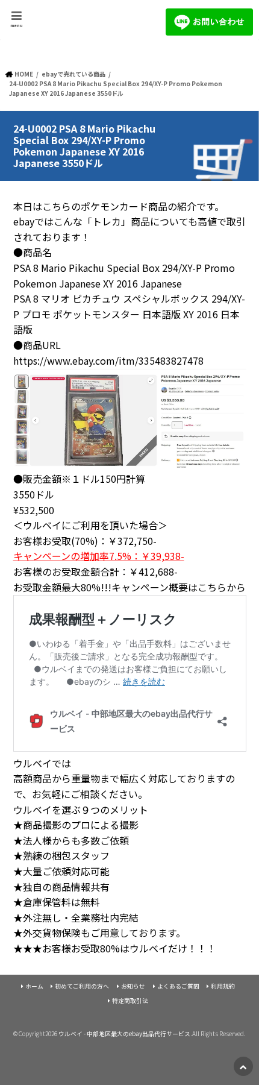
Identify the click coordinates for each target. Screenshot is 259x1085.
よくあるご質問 (178, 986)
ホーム (34, 986)
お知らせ (133, 986)
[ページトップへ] (243, 1066)
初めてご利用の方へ (82, 986)
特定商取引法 (130, 1000)
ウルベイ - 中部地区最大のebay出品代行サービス (124, 1034)
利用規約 (223, 986)
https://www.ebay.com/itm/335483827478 (108, 360)
